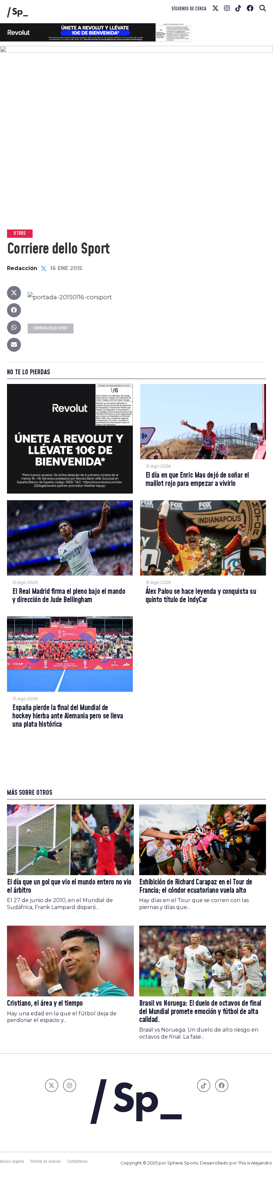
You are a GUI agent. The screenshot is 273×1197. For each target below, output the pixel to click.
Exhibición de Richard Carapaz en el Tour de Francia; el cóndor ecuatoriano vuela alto (195, 886)
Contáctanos (77, 1161)
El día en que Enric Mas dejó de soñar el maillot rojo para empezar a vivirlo (197, 480)
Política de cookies (45, 1161)
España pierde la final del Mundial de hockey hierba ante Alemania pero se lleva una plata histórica (67, 716)
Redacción (22, 268)
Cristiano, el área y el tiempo (45, 1003)
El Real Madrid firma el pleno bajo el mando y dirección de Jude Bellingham (68, 596)
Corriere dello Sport (50, 328)
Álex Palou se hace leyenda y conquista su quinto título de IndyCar (200, 596)
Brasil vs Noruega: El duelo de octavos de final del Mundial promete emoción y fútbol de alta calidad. (200, 1011)
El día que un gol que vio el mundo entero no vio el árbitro (69, 886)
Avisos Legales (12, 1161)
